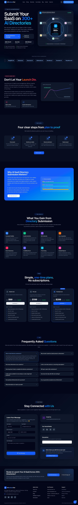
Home (24, 2)
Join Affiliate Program (51, 455)
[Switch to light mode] (61, 2)
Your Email (24, 424)
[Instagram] (50, 429)
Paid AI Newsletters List (51, 491)
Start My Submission (68, 2)
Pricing (27, 2)
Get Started (15, 303)
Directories (32, 2)
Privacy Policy (65, 493)
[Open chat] (75, 502)
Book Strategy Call (66, 474)
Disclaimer (64, 489)
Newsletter (35, 497)
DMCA (63, 495)
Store (48, 497)
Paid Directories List (51, 489)
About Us (51, 2)
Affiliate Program (36, 495)
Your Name (9, 424)
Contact (46, 2)
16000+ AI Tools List (51, 495)
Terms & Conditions (66, 491)
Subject (8, 435)
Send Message (22, 453)
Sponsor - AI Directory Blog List (53, 493)
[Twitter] (43, 429)
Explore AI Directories (26, 36)
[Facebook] (54, 429)
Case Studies (38, 2)
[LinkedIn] (47, 429)
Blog (43, 2)
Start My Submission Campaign (10, 36)
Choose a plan (38, 152)
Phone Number (10, 429)
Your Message (10, 440)
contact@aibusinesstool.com (53, 419)
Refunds (63, 497)
